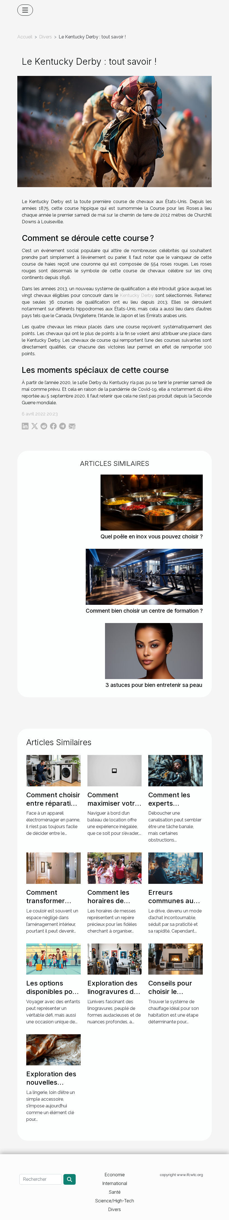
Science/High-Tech (114, 1200)
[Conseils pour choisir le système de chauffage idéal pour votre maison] (175, 958)
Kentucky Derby (137, 295)
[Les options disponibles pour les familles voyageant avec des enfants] (53, 958)
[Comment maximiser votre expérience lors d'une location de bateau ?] (114, 770)
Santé (115, 1192)
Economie (114, 1174)
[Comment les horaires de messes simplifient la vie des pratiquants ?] (114, 867)
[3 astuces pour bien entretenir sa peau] (154, 650)
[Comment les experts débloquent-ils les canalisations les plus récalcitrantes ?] (175, 770)
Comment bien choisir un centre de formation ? (144, 610)
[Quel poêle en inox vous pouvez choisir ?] (152, 502)
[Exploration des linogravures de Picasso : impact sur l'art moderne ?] (114, 958)
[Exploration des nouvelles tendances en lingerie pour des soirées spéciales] (53, 1049)
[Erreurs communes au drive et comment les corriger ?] (175, 867)
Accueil (24, 36)
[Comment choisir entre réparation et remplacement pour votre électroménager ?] (53, 770)
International (114, 1183)
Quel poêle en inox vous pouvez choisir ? (152, 536)
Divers (45, 36)
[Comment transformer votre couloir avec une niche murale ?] (53, 867)
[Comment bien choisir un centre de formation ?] (144, 576)
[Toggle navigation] (25, 10)
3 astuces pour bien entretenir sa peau (153, 685)
